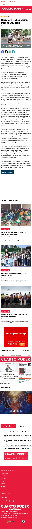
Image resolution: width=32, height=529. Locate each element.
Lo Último (21, 426)
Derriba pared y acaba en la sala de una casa (17, 449)
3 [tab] (18, 381)
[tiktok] (15, 1)
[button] (16, 376)
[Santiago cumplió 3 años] (16, 404)
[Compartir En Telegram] (13, 53)
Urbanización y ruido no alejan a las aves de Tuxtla (17, 440)
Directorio (3, 486)
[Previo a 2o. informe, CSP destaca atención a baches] (16, 297)
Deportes (4, 16)
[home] (12, 9)
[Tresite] (11, 521)
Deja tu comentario (7, 172)
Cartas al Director (5, 493)
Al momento (5, 229)
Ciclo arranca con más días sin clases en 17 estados (13, 233)
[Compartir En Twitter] (6, 53)
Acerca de (3, 478)
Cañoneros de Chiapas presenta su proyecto (18, 445)
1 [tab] (11, 381)
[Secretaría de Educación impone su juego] (16, 38)
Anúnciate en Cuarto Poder (8, 476)
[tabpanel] (16, 369)
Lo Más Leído (7, 426)
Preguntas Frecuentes (7, 481)
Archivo (3, 483)
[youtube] (10, 1)
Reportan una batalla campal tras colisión (17, 432)
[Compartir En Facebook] (2, 53)
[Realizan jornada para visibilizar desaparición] (16, 256)
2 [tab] (14, 381)
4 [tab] (21, 381)
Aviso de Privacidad (6, 491)
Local (8, 16)
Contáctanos (4, 473)
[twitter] (12, 1)
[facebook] (8, 1)
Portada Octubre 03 (5, 383)
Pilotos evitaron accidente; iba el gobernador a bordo (17, 436)
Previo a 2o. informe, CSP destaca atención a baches (14, 315)
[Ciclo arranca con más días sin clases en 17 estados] (16, 215)
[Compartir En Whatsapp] (9, 53)
